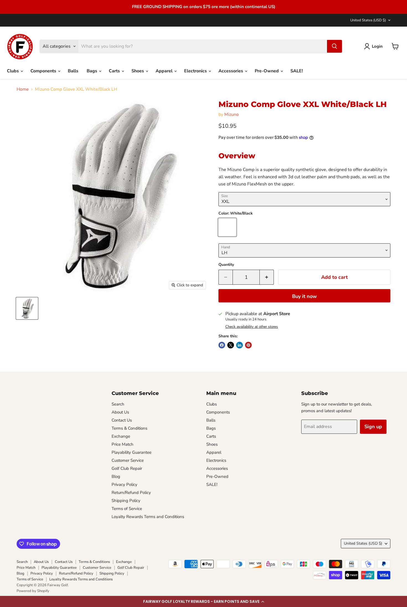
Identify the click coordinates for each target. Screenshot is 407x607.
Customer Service (128, 460)
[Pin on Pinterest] (248, 345)
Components (43, 71)
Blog (116, 476)
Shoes (138, 71)
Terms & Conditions (129, 428)
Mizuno (231, 114)
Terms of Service (127, 508)
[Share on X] (230, 345)
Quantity (226, 264)
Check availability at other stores (251, 327)
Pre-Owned (267, 71)
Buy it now (304, 296)
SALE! (296, 71)
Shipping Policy (126, 500)
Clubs (13, 71)
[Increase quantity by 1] (267, 277)
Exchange (121, 436)
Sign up (373, 426)
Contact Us (122, 420)
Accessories (231, 71)
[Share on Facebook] (221, 345)
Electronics (196, 71)
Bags (92, 71)
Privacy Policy (124, 484)
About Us (120, 412)
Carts (115, 71)
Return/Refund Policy (131, 492)
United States (368, 20)
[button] (203, 601)
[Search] (334, 46)
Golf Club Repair (127, 468)
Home (23, 89)
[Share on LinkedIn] (239, 345)
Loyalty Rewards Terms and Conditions (148, 516)
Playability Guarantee (131, 452)
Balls (73, 71)
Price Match (122, 444)
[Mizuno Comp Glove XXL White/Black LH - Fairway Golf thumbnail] (27, 308)
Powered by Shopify (33, 590)
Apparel (165, 71)
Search (118, 404)
